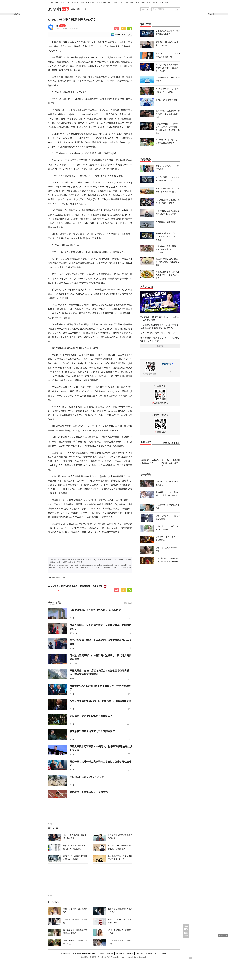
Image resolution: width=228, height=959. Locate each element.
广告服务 (101, 953)
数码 (148, 2)
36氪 (56, 26)
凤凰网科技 (166, 364)
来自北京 (67, 28)
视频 (62, 2)
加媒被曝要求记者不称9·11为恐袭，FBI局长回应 (95, 609)
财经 (82, 2)
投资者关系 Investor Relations (84, 953)
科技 (115, 2)
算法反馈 (129, 603)
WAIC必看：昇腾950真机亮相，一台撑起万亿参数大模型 (159, 318)
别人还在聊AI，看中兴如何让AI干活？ (158, 332)
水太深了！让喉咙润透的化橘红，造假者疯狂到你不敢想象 (75, 586)
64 (131, 770)
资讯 (56, 2)
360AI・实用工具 (122, 34)
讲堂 (165, 443)
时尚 (98, 2)
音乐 (169, 443)
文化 (126, 2)
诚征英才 (110, 953)
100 (131, 724)
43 (131, 709)
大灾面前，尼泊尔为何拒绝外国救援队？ (91, 716)
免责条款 (130, 953)
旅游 (132, 2)
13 (131, 678)
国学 (143, 2)
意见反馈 (139, 953)
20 (131, 754)
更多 (154, 3)
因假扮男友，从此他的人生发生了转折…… (149, 461)
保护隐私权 (120, 953)
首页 (51, 2)
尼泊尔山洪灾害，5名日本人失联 (87, 776)
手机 (79, 9)
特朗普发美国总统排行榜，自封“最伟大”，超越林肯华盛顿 (100, 700)
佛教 (137, 2)
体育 (93, 2)
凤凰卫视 (75, 2)
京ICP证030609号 (161, 953)
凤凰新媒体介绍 (65, 953)
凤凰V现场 (146, 286)
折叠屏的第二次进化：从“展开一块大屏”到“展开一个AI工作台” (160, 339)
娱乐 (87, 2)
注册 (161, 2)
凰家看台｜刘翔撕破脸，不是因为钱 (89, 791)
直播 (67, 2)
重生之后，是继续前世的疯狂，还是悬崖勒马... (171, 463)
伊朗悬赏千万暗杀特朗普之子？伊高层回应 (92, 731)
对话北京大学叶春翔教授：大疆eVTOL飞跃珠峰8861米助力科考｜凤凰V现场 (159, 326)
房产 (109, 2)
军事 (120, 2)
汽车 (104, 2)
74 (131, 694)
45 (131, 739)
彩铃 (173, 443)
